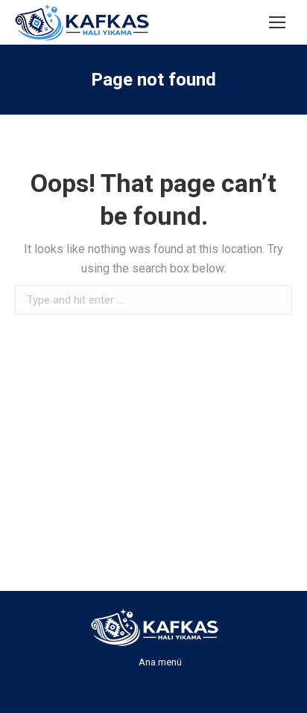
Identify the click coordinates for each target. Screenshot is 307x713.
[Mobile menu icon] (277, 22)
